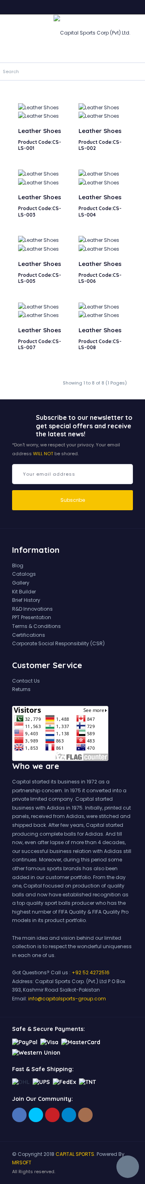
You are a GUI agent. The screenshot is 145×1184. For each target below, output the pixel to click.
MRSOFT (21, 1162)
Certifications (28, 635)
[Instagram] (85, 1115)
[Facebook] (19, 1115)
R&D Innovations (32, 608)
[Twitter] (36, 1115)
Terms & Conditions (36, 626)
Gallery (20, 582)
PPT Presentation (31, 617)
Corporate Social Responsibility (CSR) (58, 643)
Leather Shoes (39, 131)
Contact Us (26, 680)
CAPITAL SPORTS (75, 1154)
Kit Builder (24, 591)
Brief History (26, 600)
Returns (21, 689)
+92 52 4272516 (91, 972)
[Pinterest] (52, 1115)
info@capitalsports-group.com (67, 998)
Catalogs (24, 574)
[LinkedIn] (69, 1115)
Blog (17, 565)
